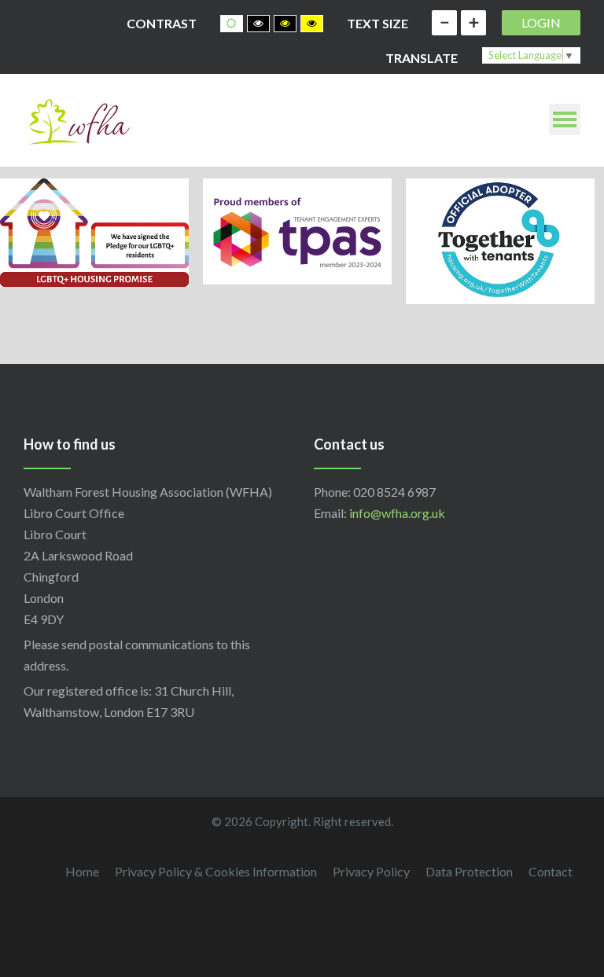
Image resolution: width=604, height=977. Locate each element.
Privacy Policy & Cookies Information (216, 871)
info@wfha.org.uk (397, 512)
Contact (550, 871)
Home (82, 871)
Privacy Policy (371, 871)
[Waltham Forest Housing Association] (79, 119)
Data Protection (469, 871)
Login (541, 22)
